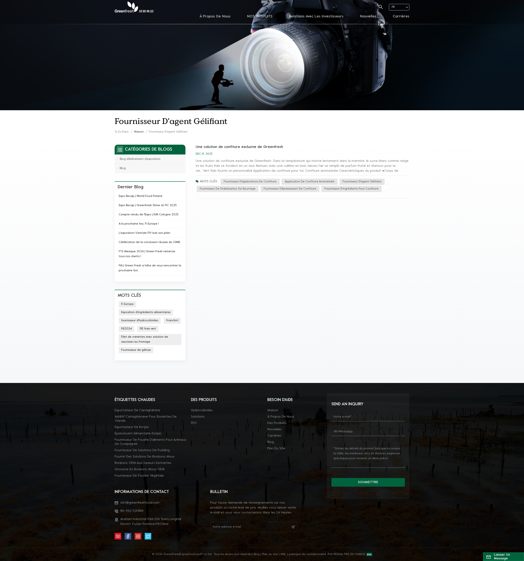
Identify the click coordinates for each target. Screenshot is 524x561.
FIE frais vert (148, 328)
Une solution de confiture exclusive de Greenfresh (239, 147)
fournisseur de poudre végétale (139, 475)
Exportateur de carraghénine (137, 410)
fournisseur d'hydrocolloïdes (139, 320)
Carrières (401, 16)
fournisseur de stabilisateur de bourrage (227, 188)
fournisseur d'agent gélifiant (362, 181)
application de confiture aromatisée (309, 181)
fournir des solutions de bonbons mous (145, 456)
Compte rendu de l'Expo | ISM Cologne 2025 (148, 214)
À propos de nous (215, 16)
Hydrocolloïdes (202, 410)
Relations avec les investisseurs (316, 16)
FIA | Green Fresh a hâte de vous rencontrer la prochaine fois (150, 268)
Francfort (172, 320)
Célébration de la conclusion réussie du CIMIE (149, 242)
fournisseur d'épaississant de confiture (290, 188)
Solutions (197, 416)
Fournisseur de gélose (136, 350)
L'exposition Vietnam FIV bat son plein (144, 233)
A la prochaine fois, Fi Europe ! (139, 224)
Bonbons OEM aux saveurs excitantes (143, 463)
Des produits (276, 423)
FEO (194, 423)
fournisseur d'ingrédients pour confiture (351, 188)
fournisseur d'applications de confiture (250, 181)
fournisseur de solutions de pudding (142, 450)
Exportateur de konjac (132, 427)
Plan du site (276, 448)
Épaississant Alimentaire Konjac (138, 433)
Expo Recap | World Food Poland (140, 196)
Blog (123, 168)
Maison (139, 132)
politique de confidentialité (307, 554)
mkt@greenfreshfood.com (139, 502)
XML (283, 554)
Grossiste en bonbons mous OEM (140, 469)
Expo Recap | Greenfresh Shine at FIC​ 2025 (148, 205)
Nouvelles (368, 16)
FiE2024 (126, 328)
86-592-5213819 (131, 511)
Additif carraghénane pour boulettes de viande (146, 418)
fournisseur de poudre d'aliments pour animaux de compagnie (150, 442)
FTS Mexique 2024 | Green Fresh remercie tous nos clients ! (147, 254)
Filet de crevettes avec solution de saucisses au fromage (144, 339)
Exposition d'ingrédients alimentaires (146, 312)
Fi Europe (127, 304)
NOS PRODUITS (259, 16)
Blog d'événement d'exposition (140, 159)
